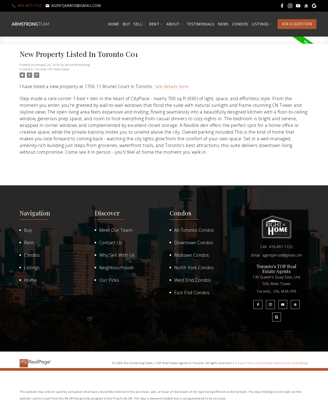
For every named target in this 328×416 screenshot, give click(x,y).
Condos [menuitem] (240, 24)
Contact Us (110, 243)
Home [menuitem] (113, 24)
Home (30, 280)
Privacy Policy (244, 363)
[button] (27, 6)
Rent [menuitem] (154, 24)
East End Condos (192, 293)
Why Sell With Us (117, 255)
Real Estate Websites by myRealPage (283, 363)
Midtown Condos (191, 255)
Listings (31, 268)
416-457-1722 (30, 6)
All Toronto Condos (194, 230)
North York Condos (194, 268)
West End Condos (192, 280)
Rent (29, 243)
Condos (32, 255)
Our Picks (109, 280)
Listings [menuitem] (260, 24)
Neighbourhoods (116, 268)
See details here (172, 86)
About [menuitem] (173, 24)
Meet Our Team (116, 230)
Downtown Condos (193, 243)
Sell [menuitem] (138, 24)
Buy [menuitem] (126, 24)
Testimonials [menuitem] (200, 24)
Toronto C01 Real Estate (52, 69)
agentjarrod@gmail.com (76, 6)
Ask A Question (297, 24)
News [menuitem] (223, 24)
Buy (28, 230)
